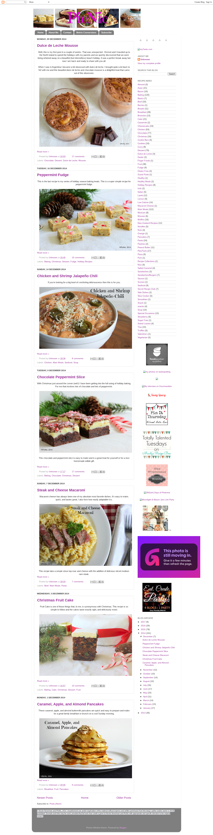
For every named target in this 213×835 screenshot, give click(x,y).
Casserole (142, 122)
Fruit (78, 690)
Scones (141, 282)
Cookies (141, 143)
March (146, 700)
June (145, 689)
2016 (143, 626)
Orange (141, 233)
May (145, 693)
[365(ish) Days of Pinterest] (157, 493)
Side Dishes (143, 292)
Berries (141, 105)
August (146, 681)
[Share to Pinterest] (103, 156)
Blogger (122, 828)
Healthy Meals (144, 181)
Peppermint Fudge (53, 175)
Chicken (48, 362)
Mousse (82, 160)
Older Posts (123, 797)
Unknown (145, 59)
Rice (140, 265)
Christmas (56, 262)
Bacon (140, 91)
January (147, 708)
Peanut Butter (144, 247)
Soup (75, 362)
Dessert (58, 160)
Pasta (64, 586)
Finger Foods (144, 161)
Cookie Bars (143, 140)
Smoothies (142, 299)
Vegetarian (143, 337)
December (148, 636)
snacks (141, 306)
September (148, 677)
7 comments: (78, 582)
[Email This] (92, 156)
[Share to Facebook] (101, 156)
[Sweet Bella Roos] (157, 424)
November (148, 670)
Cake (54, 690)
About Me (53, 32)
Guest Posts (143, 174)
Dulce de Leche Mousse (57, 45)
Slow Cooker (143, 296)
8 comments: (78, 358)
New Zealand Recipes (148, 223)
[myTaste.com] (145, 49)
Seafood (68, 362)
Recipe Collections (146, 261)
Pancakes (64, 789)
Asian (140, 88)
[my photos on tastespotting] (156, 372)
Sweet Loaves (144, 324)
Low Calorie (143, 202)
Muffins (141, 220)
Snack (140, 303)
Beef (46, 586)
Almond (141, 84)
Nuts (140, 230)
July (145, 685)
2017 (143, 622)
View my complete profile (149, 63)
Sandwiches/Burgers (147, 275)
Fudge (73, 262)
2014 (143, 633)
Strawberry (143, 317)
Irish (140, 188)
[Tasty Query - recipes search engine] (157, 397)
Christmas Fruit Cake (55, 600)
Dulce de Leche (70, 160)
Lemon (141, 199)
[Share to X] (98, 156)
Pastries (141, 244)
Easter (141, 157)
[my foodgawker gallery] (157, 365)
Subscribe (106, 32)
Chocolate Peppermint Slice (61, 377)
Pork (140, 258)
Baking (47, 262)
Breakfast (48, 789)
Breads (141, 109)
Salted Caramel (145, 268)
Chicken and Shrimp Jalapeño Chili (67, 276)
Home (40, 32)
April (145, 697)
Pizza (140, 254)
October (147, 674)
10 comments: (78, 686)
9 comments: (78, 785)
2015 (143, 629)
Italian (140, 192)
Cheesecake (143, 126)
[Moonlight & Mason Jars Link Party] (157, 500)
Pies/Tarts (142, 251)
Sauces (141, 278)
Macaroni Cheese (146, 206)
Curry (140, 147)
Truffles (141, 330)
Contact (67, 32)
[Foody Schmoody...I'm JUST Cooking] (157, 485)
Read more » (43, 152)
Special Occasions (146, 313)
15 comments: (78, 257)
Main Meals (58, 362)
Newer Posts (45, 797)
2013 (143, 713)
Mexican (141, 213)
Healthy (141, 178)
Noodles (141, 226)
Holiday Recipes (85, 262)
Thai (140, 327)
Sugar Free (143, 320)
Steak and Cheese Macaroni (61, 490)
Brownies (142, 116)
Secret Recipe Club (146, 289)
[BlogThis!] (95, 156)
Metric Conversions (86, 32)
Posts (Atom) (55, 804)
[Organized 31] (169, 577)
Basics (141, 98)
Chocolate (49, 160)
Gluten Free (143, 171)
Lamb (140, 195)
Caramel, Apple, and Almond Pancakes (70, 704)
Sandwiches (143, 272)
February (147, 704)
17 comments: (78, 156)
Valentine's (143, 334)
